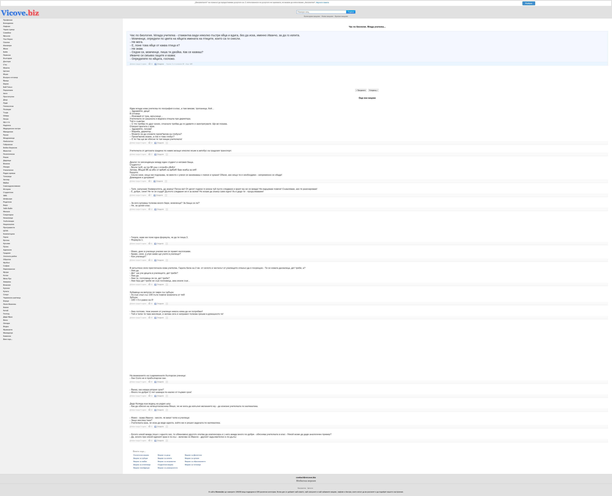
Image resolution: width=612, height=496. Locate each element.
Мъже (5, 74)
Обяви (6, 116)
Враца (6, 81)
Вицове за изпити (165, 458)
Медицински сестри (12, 128)
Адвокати (7, 250)
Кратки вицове (341, 16)
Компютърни (9, 234)
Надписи (7, 125)
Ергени (6, 240)
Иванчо (6, 68)
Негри (5, 119)
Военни (6, 164)
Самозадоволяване (11, 186)
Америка (7, 282)
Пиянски (7, 55)
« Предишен (361, 90)
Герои (5, 237)
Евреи (6, 84)
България (7, 58)
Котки (5, 275)
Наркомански (9, 269)
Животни (7, 151)
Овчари (6, 323)
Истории (7, 189)
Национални (8, 224)
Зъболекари (8, 221)
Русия (5, 135)
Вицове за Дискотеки (193, 455)
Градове (7, 253)
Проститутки (8, 97)
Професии (7, 20)
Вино (5, 320)
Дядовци (7, 160)
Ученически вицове (141, 455)
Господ (6, 314)
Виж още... (7, 339)
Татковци (7, 176)
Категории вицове (312, 16)
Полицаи (7, 109)
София (6, 266)
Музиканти (7, 330)
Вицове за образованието (195, 461)
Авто (5, 93)
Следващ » (373, 90)
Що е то (6, 122)
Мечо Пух (7, 279)
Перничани (8, 90)
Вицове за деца (164, 455)
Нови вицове (327, 16)
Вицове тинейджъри (141, 468)
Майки (6, 183)
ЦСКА (5, 231)
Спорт (6, 294)
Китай (5, 310)
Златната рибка (10, 256)
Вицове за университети (168, 468)
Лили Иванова (9, 304)
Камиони (7, 336)
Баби (5, 52)
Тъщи (5, 113)
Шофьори (7, 199)
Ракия (5, 157)
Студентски (8, 192)
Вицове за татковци (193, 465)
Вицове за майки (140, 461)
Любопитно (8, 141)
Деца (5, 100)
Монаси (6, 211)
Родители (7, 202)
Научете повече (322, 2)
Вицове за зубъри (140, 458)
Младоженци (9, 138)
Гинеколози (8, 106)
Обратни (7, 259)
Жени (5, 49)
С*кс (5, 65)
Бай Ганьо (7, 87)
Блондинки (8, 23)
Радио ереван (9, 173)
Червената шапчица (12, 298)
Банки (6, 307)
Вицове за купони (192, 458)
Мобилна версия (306, 480)
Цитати (310, 488)
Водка (6, 326)
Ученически (8, 170)
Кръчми (6, 243)
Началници (8, 218)
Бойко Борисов (10, 148)
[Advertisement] (367, 77)
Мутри (6, 272)
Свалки (6, 42)
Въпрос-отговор (10, 77)
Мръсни (6, 36)
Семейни (7, 33)
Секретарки (8, 215)
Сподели (160, 64)
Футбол (6, 263)
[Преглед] (167, 143)
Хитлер (6, 180)
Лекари (6, 167)
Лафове (6, 26)
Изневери (7, 45)
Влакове (7, 285)
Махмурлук (8, 333)
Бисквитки (302, 488)
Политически (9, 154)
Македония (8, 132)
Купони (6, 288)
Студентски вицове (165, 465)
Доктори (7, 61)
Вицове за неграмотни (167, 461)
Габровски (8, 144)
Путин (5, 247)
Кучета (6, 291)
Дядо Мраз (7, 317)
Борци (6, 301)
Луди (5, 103)
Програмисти (9, 227)
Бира (5, 205)
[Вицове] (20, 16)
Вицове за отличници (141, 465)
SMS (5, 196)
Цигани (6, 71)
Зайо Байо (7, 208)
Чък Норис (8, 39)
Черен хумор (9, 29)
